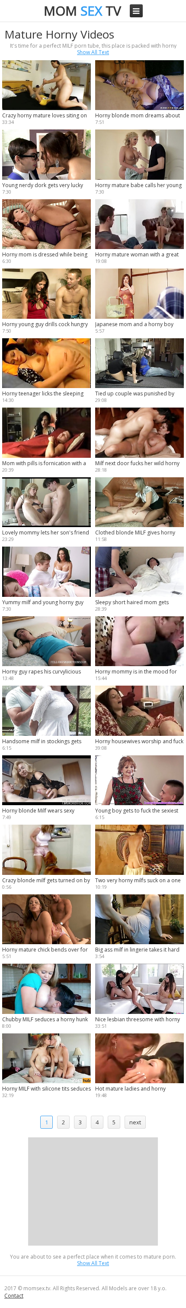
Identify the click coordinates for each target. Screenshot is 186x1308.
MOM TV (82, 10)
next (135, 1122)
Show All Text (93, 52)
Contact (13, 1295)
